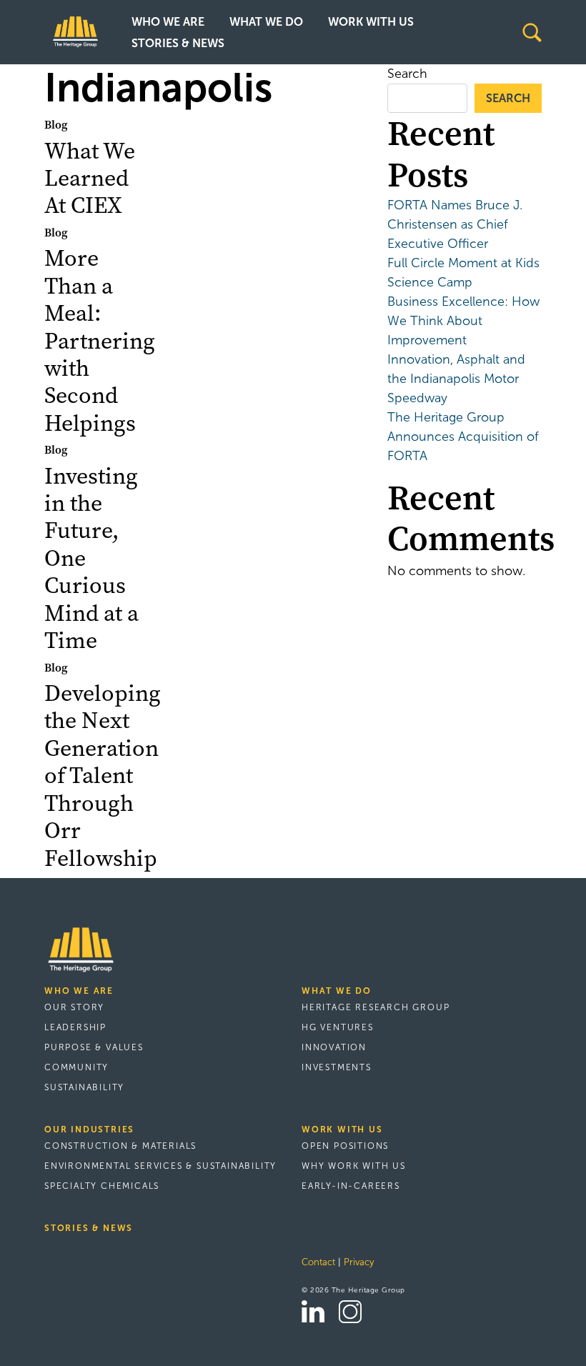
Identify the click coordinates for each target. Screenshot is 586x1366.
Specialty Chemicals (101, 1186)
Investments (337, 1067)
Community (76, 1067)
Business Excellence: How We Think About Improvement (463, 320)
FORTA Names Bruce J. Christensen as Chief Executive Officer (454, 224)
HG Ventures (338, 1027)
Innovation (334, 1047)
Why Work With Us (354, 1166)
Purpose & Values (94, 1047)
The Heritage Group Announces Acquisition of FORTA (463, 436)
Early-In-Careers (351, 1186)
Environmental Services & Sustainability (160, 1166)
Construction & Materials (120, 1146)
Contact (318, 1262)
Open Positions (345, 1146)
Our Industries (89, 1130)
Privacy (359, 1262)
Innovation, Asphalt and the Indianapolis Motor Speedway (456, 378)
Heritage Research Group (376, 1007)
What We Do (266, 22)
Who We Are (167, 22)
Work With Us (371, 22)
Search (407, 73)
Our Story (74, 1007)
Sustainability (84, 1087)
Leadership (75, 1027)
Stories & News (177, 43)
